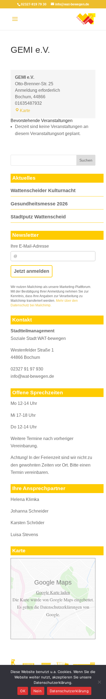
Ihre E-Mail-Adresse (30, 246)
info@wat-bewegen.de (32, 376)
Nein (37, 691)
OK (22, 691)
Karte (25, 110)
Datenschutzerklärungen (61, 607)
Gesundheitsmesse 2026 (39, 203)
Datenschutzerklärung (69, 691)
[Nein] (99, 682)
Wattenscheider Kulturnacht (43, 190)
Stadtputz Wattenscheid (38, 216)
